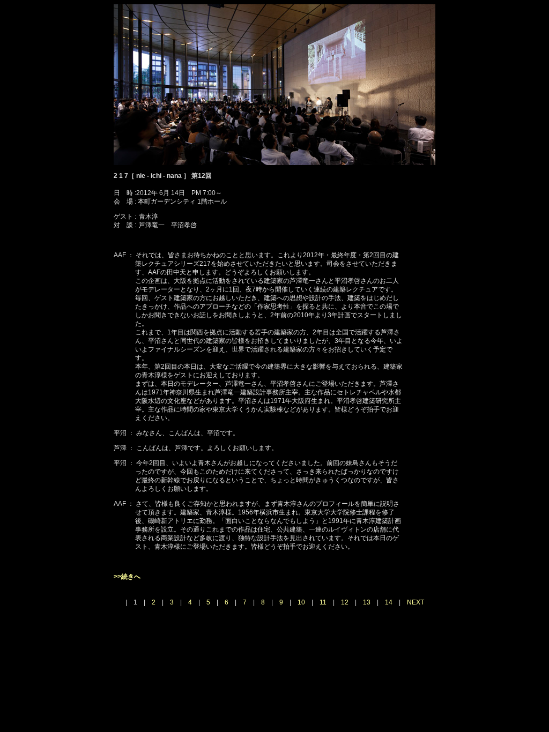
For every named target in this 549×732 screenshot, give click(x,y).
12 (344, 602)
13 (366, 602)
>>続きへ (127, 576)
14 (388, 602)
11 (323, 602)
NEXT (415, 602)
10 (301, 602)
